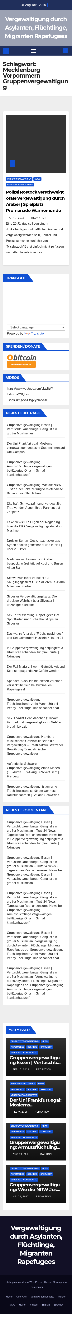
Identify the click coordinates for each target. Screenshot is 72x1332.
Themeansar (36, 1287)
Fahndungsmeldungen (19, 179)
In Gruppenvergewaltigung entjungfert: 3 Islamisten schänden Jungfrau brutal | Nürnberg (35, 652)
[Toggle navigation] (33, 51)
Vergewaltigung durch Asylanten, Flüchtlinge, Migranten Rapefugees (36, 28)
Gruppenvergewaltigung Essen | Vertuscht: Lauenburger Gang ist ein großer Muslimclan (32, 429)
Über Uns (21, 1296)
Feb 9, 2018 (20, 1111)
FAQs (12, 1304)
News (37, 179)
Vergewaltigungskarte (20, 185)
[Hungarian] (9, 312)
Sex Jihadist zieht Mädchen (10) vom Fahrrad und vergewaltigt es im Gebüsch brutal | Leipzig (35, 722)
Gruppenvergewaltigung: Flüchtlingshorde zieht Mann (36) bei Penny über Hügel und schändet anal (33, 704)
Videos (34, 1304)
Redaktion (38, 218)
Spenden (58, 1304)
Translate (37, 333)
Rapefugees (17, 1047)
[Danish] (9, 321)
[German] (9, 296)
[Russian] (9, 304)
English (45, 1304)
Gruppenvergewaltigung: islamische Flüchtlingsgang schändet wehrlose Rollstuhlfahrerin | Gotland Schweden (33, 791)
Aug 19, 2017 (21, 1154)
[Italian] (9, 308)
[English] (9, 287)
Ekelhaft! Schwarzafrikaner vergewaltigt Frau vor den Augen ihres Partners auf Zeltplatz (34, 508)
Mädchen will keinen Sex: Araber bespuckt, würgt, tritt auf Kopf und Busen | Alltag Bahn (36, 563)
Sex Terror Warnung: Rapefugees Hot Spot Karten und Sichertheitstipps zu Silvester (33, 619)
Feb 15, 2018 (21, 1069)
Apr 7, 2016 (16, 218)
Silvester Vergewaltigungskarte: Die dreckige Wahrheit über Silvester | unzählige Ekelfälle (32, 600)
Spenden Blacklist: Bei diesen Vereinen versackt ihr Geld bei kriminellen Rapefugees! (34, 685)
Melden (62, 1296)
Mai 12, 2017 (21, 1196)
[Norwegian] (9, 317)
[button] (59, 50)
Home (9, 1296)
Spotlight (46, 1047)
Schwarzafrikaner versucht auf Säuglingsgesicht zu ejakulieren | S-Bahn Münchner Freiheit (36, 582)
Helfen (22, 1304)
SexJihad (32, 1047)
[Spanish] (9, 291)
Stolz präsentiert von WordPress (24, 1282)
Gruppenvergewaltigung (25, 1041)
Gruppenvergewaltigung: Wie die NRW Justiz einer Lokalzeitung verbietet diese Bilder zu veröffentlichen (35, 489)
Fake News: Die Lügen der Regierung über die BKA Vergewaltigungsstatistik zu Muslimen (35, 526)
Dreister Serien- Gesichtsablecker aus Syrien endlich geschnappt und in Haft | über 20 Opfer (34, 545)
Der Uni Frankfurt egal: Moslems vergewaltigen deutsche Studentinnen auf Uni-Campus (36, 448)
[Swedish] (9, 300)
